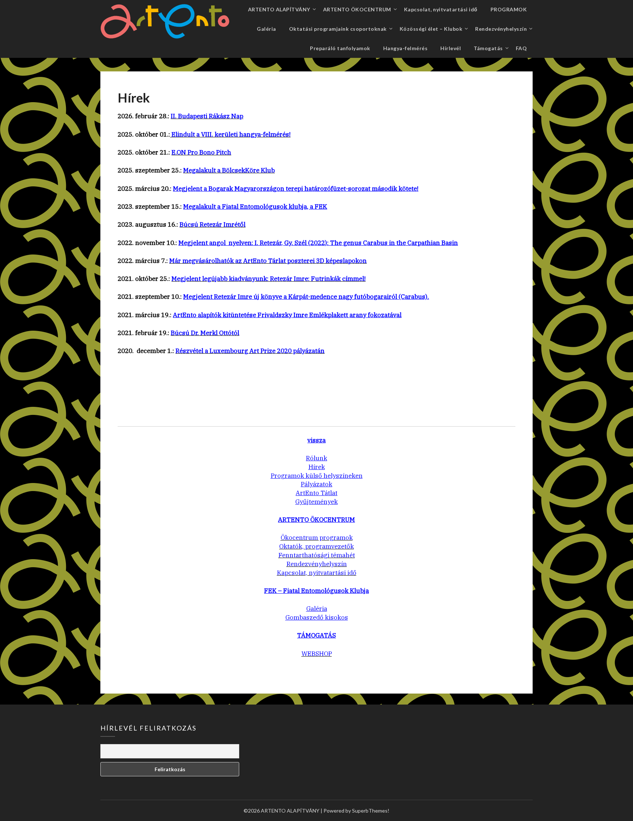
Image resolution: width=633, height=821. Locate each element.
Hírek (316, 467)
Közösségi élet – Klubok (431, 29)
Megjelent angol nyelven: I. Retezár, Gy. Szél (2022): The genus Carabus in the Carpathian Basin (318, 243)
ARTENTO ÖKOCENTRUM (357, 9)
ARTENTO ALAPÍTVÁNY (279, 9)
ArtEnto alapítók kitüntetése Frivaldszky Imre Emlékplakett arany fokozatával (287, 315)
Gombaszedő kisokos (316, 617)
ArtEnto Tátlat (316, 493)
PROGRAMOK (509, 9)
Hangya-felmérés (405, 48)
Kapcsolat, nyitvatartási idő (441, 9)
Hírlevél (450, 48)
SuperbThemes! (370, 810)
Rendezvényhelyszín (501, 29)
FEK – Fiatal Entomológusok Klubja (316, 591)
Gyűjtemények (316, 502)
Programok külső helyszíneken (317, 476)
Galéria (266, 29)
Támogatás (488, 48)
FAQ (521, 48)
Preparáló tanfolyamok (340, 48)
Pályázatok (316, 484)
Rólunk (316, 458)
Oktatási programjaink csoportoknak (338, 29)
